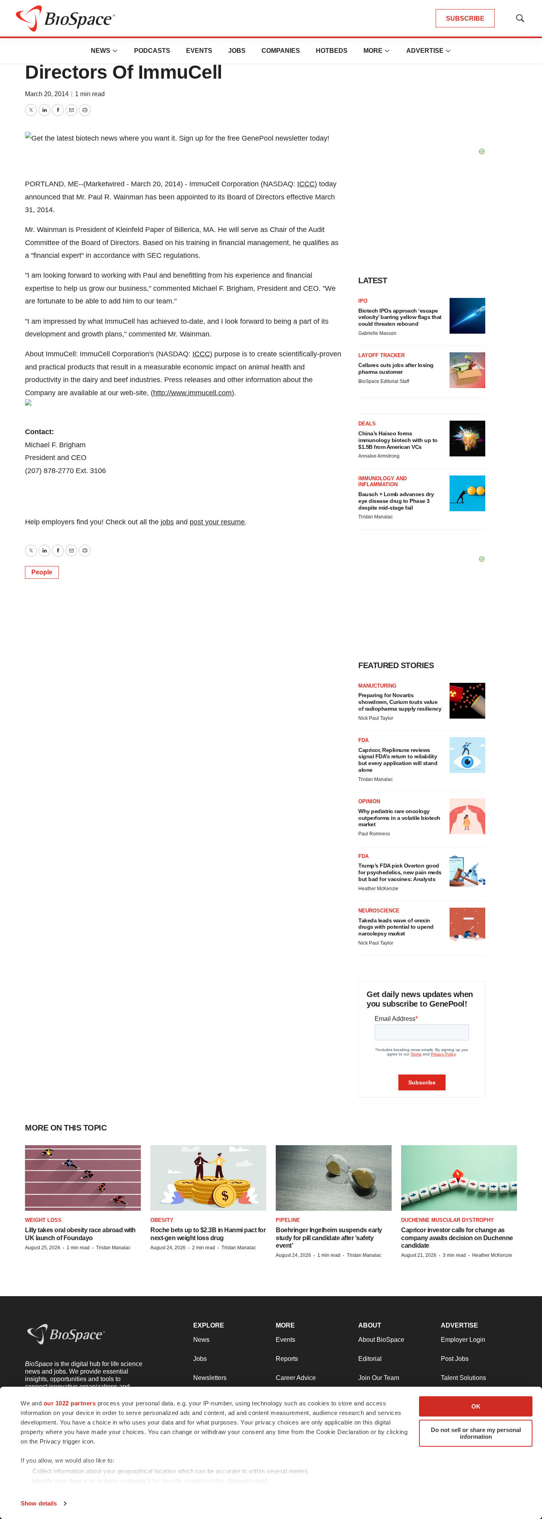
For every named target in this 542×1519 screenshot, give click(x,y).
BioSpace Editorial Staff (383, 381)
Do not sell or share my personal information (476, 1433)
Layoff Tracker (381, 355)
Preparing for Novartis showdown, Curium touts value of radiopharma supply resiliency (399, 702)
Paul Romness (374, 834)
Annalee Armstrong (379, 456)
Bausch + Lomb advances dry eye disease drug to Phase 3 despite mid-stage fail (396, 501)
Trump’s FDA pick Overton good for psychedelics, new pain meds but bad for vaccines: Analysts (400, 872)
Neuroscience (379, 911)
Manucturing (377, 686)
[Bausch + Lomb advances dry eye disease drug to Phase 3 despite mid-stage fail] (467, 493)
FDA (363, 740)
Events (199, 50)
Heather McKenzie (378, 888)
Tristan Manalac (375, 517)
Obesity (161, 1220)
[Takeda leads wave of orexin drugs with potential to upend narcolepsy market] (467, 925)
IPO (362, 301)
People (41, 572)
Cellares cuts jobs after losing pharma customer (396, 368)
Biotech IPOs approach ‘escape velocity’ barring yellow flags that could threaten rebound (400, 317)
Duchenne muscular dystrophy (447, 1220)
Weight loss (43, 1220)
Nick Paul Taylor (375, 718)
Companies (280, 50)
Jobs (237, 50)
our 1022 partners (70, 1403)
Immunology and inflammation (382, 481)
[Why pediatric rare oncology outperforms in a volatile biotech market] (467, 816)
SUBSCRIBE (465, 18)
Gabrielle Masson (377, 333)
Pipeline (288, 1220)
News (100, 50)
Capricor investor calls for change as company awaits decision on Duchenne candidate (457, 1237)
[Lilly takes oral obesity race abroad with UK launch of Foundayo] (83, 1178)
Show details (39, 1503)
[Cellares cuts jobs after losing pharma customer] (467, 370)
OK (475, 1406)
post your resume (217, 522)
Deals (367, 424)
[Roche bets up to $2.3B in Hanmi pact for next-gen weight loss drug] (208, 1178)
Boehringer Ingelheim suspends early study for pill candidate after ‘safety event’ (329, 1237)
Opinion (369, 801)
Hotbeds (332, 50)
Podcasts (152, 50)
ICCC (306, 184)
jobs (167, 522)
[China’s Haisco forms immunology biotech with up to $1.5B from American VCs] (467, 438)
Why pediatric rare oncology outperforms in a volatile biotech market (399, 818)
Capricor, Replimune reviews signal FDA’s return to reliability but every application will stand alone (397, 760)
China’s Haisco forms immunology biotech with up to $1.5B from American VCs (398, 440)
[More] (115, 51)
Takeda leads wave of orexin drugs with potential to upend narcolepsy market (396, 927)
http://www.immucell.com (192, 393)
